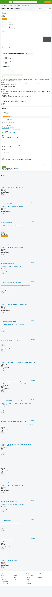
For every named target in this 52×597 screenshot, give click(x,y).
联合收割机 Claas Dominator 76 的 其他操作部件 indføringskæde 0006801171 (15, 285)
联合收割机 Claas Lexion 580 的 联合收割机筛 (9, 560)
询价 (3, 15)
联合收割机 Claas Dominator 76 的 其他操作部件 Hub (11, 266)
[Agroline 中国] (4, 2)
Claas (10, 22)
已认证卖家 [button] (6, 112)
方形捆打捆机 (38, 179)
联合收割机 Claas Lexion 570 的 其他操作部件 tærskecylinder (12, 504)
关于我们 (2, 575)
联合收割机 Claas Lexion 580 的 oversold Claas (10, 541)
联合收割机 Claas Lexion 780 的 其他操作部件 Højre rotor (12, 485)
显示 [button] (8, 123)
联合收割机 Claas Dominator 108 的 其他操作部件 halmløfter (12, 187)
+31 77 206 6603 (12, 127)
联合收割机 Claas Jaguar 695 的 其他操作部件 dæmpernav (12, 206)
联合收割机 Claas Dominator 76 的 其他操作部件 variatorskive (12, 324)
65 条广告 (6, 113)
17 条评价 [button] (10, 116)
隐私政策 (12, 168)
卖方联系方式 (3, 579)
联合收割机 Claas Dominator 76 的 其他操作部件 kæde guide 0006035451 (15, 304)
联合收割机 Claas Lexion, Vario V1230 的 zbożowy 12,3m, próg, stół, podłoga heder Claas (18, 362)
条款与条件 (15, 575)
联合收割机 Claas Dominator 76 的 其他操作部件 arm (11, 225)
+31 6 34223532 (11, 123)
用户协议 (16, 168)
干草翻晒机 (42, 179)
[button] (33, 9)
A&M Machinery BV (5, 111)
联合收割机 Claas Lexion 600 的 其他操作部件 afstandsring (12, 247)
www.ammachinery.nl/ (5, 128)
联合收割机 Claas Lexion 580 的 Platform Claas (10, 523)
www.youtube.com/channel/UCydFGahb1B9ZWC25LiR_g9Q (12, 129)
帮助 (2, 577)
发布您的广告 (4, 235)
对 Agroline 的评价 (16, 581)
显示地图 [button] (19, 145)
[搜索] (14, 2)
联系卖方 (4, 19)
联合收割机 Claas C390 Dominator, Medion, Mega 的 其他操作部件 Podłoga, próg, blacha (18, 383)
